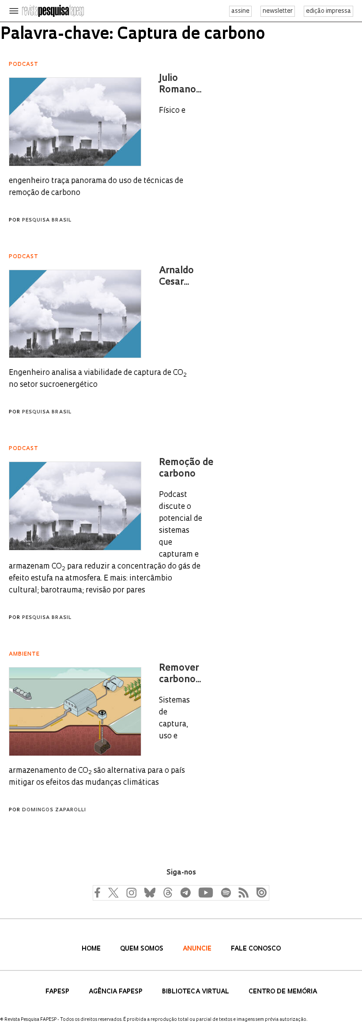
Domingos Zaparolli (54, 810)
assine (240, 11)
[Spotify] (225, 892)
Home (92, 949)
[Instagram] (130, 892)
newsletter (278, 11)
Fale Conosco (256, 949)
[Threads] (167, 892)
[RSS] (241, 892)
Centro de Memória (283, 992)
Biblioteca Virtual (196, 992)
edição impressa (328, 11)
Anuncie (198, 949)
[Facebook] (99, 892)
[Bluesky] (148, 892)
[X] (113, 892)
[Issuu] (259, 892)
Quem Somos (142, 949)
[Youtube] (205, 892)
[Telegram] (185, 892)
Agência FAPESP (116, 992)
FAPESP (58, 992)
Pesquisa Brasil (47, 220)
